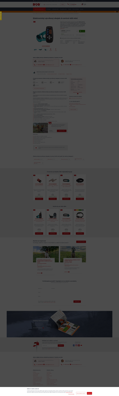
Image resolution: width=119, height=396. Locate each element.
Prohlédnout (59, 31)
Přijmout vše (89, 393)
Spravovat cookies (71, 394)
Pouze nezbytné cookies (81, 393)
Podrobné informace (69, 392)
